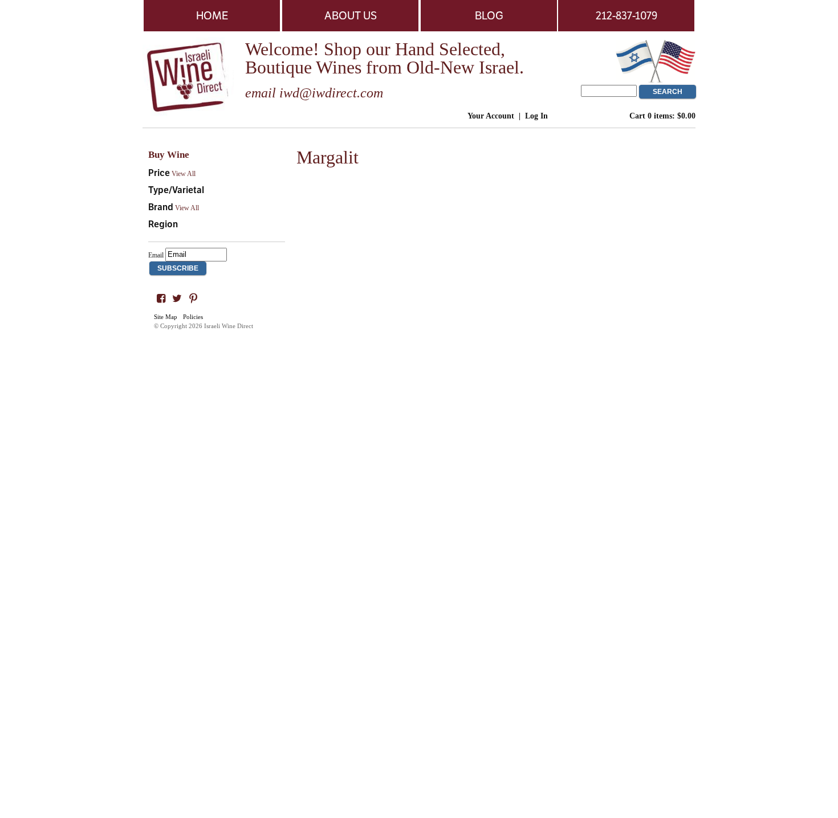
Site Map (165, 316)
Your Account (490, 115)
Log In (536, 115)
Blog (489, 15)
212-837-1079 (626, 15)
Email (156, 255)
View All (184, 174)
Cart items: (662, 115)
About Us (350, 15)
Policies (193, 316)
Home (212, 15)
